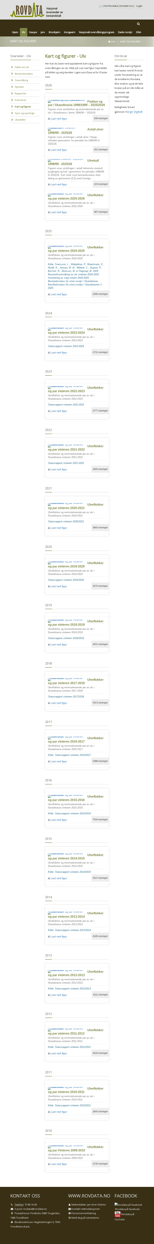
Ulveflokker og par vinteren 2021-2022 (75, 448)
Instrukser (20, 100)
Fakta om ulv (22, 67)
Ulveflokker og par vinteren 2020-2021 (75, 506)
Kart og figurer (23, 106)
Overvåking (21, 80)
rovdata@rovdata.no (35, 1209)
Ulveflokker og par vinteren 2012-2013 (75, 973)
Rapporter (20, 93)
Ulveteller (20, 119)
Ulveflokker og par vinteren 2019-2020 (75, 564)
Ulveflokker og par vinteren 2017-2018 (75, 681)
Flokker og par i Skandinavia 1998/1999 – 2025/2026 (76, 103)
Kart (26, 1226)
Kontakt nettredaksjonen (85, 1209)
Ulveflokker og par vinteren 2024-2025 (75, 249)
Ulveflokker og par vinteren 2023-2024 (75, 331)
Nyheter (19, 86)
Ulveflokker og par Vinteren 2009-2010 (75, 1148)
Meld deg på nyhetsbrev (85, 1217)
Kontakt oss (126, 6)
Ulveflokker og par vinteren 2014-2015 (75, 856)
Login (139, 6)
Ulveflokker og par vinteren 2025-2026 (75, 197)
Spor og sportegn (25, 113)
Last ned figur (58, 118)
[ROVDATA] (27, 10)
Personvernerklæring (83, 1213)
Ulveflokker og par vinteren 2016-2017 (75, 740)
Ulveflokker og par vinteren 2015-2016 (75, 798)
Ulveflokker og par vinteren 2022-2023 (75, 389)
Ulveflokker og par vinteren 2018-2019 (75, 623)
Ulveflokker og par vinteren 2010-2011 (75, 1090)
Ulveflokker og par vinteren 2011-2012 (75, 1031)
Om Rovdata (111, 6)
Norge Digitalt (134, 111)
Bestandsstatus (24, 73)
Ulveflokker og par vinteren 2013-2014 (75, 915)
